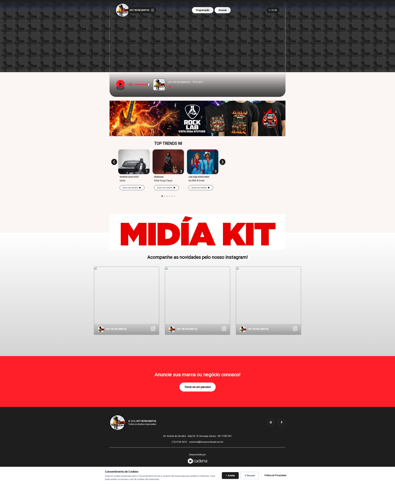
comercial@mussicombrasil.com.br (206, 442)
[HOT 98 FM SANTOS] (126, 300)
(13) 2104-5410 (179, 442)
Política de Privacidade (275, 475)
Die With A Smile (196, 180)
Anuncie (223, 10)
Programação (202, 10)
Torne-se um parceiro (197, 387)
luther (122, 180)
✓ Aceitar (230, 475)
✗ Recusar (250, 475)
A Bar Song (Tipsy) (163, 180)
